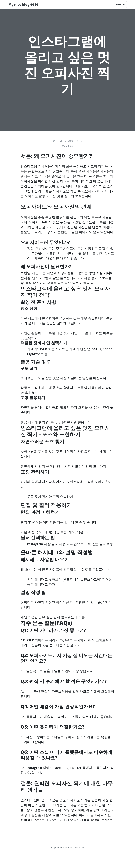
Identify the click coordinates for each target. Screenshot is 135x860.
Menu (119, 4)
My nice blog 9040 (23, 4)
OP (72, 602)
